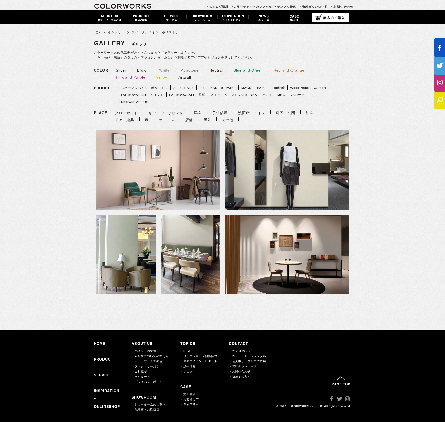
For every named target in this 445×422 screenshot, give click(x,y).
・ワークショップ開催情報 (198, 356)
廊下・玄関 (285, 112)
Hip (202, 87)
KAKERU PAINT (223, 87)
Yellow (162, 77)
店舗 (189, 119)
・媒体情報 (188, 366)
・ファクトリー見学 (145, 366)
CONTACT (238, 343)
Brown (143, 70)
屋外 (207, 119)
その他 (227, 119)
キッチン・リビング (166, 112)
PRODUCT (103, 359)
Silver (121, 70)
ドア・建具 (124, 119)
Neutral (216, 70)
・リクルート (141, 376)
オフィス (167, 119)
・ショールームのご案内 (149, 404)
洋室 (198, 112)
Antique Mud (183, 87)
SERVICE (102, 374)
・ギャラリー (189, 404)
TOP (97, 32)
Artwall (184, 77)
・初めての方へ (240, 376)
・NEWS (186, 351)
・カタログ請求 (240, 351)
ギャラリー (116, 32)
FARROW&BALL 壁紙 (187, 94)
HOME (100, 343)
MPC (281, 94)
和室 (309, 112)
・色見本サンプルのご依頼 (247, 361)
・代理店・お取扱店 (145, 409)
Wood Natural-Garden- (308, 87)
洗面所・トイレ (251, 112)
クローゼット (126, 112)
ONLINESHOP (107, 406)
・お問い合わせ (240, 371)
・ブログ (186, 371)
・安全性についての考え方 (150, 356)
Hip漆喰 (278, 87)
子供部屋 (220, 112)
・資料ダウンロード (243, 366)
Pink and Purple (131, 77)
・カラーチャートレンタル (247, 356)
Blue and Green (248, 70)
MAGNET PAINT (254, 87)
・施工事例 (188, 394)
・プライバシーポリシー (149, 381)
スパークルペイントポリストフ (144, 87)
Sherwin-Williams (135, 101)
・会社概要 (139, 371)
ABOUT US (142, 343)
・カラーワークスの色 (147, 361)
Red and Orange (288, 70)
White (164, 70)
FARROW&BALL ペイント (142, 94)
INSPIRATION (106, 390)
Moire (267, 94)
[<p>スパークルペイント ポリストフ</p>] (158, 170)
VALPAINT (298, 94)
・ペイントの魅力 (144, 351)
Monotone (189, 70)
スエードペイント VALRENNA (234, 94)
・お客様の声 (189, 399)
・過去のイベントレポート (198, 361)
